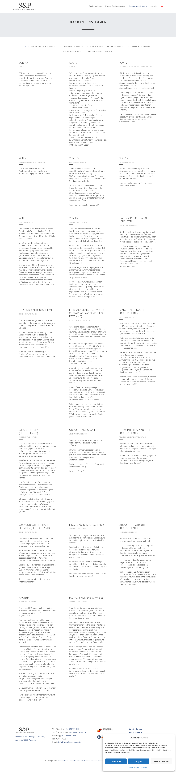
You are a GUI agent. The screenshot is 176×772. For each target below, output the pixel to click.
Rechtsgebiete (95, 6)
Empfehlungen (135, 729)
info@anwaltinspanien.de (69, 742)
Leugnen (138, 761)
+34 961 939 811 (72, 729)
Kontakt (153, 6)
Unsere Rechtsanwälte (115, 6)
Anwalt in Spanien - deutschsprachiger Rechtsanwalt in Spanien (77, 761)
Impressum (145, 767)
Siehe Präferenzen (161, 761)
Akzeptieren (116, 761)
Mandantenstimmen (137, 6)
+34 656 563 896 (69, 735)
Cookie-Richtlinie (134, 767)
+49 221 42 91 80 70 (77, 732)
